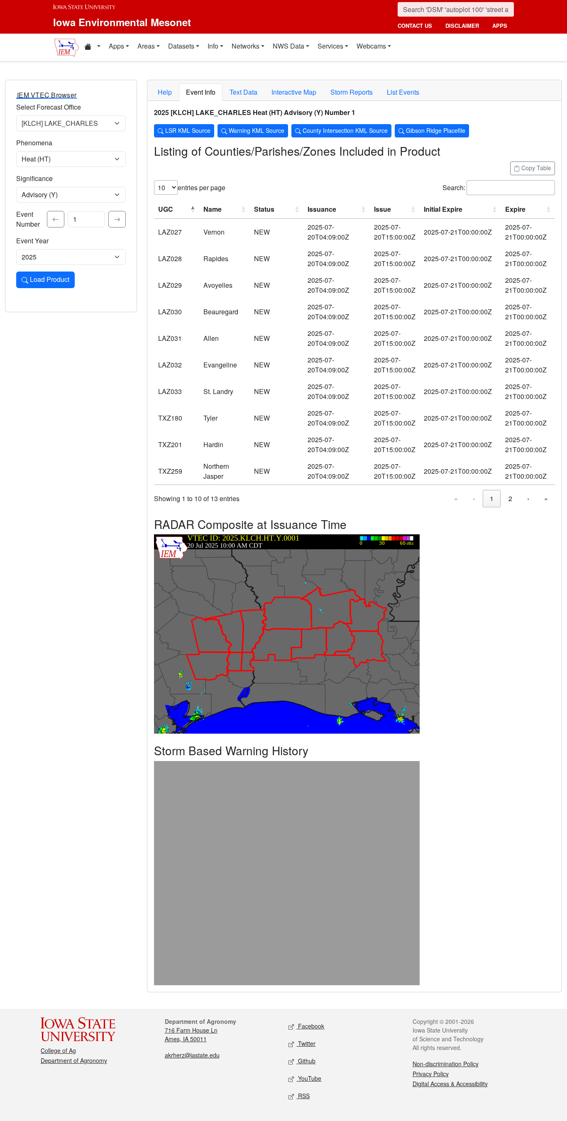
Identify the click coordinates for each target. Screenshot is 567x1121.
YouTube (308, 1078)
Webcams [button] (371, 46)
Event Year (32, 240)
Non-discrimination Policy (446, 1064)
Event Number (28, 219)
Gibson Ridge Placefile (434, 130)
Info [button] (213, 46)
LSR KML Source (187, 130)
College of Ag (58, 1050)
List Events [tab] (403, 92)
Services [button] (330, 46)
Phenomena (34, 142)
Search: (453, 187)
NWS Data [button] (288, 46)
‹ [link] (474, 498)
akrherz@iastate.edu (192, 1055)
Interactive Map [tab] (293, 92)
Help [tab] (165, 92)
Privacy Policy (431, 1074)
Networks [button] (245, 46)
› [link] (528, 498)
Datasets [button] (181, 46)
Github (305, 1061)
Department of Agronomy (74, 1060)
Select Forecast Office (48, 107)
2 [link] (510, 498)
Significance (34, 178)
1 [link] (492, 498)
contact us (415, 25)
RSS (303, 1096)
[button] (92, 47)
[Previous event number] (55, 219)
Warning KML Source (255, 130)
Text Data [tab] (243, 92)
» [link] (546, 498)
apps (499, 25)
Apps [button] (116, 46)
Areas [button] (146, 46)
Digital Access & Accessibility (450, 1083)
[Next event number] (117, 219)
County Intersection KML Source (344, 130)
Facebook (310, 1026)
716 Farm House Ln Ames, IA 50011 (191, 1034)
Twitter (305, 1043)
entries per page (201, 187)
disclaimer (462, 25)
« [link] (456, 498)
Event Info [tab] (200, 92)
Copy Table (535, 168)
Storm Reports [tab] (351, 92)
